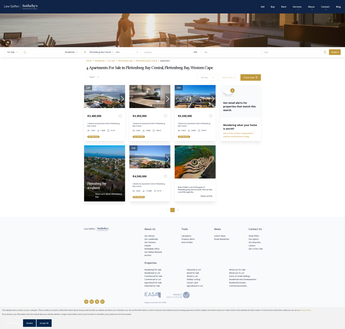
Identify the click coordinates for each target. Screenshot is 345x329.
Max (266, 52)
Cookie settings (12, 323)
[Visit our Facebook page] (86, 301)
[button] (112, 52)
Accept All (44, 323)
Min (206, 52)
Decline (29, 323)
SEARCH (334, 52)
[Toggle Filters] (325, 52)
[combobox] (126, 52)
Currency (148, 52)
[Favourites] (120, 116)
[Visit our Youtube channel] (102, 301)
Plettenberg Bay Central (146, 60)
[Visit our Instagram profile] (97, 301)
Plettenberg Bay (125, 60)
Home (89, 60)
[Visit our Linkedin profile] (91, 301)
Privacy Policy (306, 310)
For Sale (111, 60)
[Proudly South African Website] (178, 295)
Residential (99, 60)
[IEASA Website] (152, 295)
